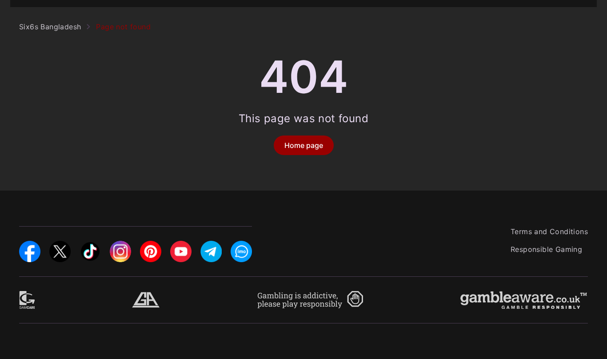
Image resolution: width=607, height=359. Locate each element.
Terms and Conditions (549, 231)
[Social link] (29, 246)
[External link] (27, 296)
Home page (303, 145)
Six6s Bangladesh (50, 26)
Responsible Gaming (546, 249)
